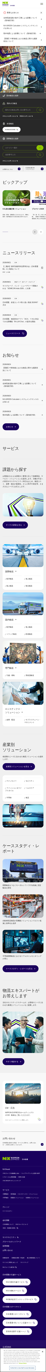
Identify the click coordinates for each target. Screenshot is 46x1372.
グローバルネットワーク (12, 1242)
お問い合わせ (8, 1250)
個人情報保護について (33, 1258)
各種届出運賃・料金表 (18, 1258)
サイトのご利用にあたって (10, 1262)
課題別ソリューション (17, 1197)
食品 (27, 798)
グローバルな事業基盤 (9, 1177)
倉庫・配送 (10, 720)
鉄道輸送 (29, 634)
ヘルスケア (30, 788)
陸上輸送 (9, 586)
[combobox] (23, 110)
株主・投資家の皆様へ (10, 1228)
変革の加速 (22, 1177)
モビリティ (30, 781)
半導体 (8, 798)
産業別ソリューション (32, 1197)
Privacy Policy (23, 1363)
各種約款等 (6, 1258)
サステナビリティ (11, 1237)
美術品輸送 (30, 675)
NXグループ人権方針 (10, 1267)
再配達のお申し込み (26, 116)
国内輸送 (9, 620)
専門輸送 (9, 668)
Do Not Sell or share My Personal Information (22, 1368)
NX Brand (6, 1169)
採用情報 (6, 1246)
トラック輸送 (11, 634)
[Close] (42, 1351)
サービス (6, 1190)
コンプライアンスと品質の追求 (31, 1173)
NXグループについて (22, 1224)
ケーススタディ (7, 1211)
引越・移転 (10, 675)
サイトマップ (24, 1262)
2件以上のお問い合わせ (10, 116)
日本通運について (8, 1224)
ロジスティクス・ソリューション (28, 1194)
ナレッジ (6, 1207)
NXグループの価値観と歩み (11, 1173)
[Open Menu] (41, 4)
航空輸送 (9, 579)
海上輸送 (29, 579)
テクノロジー (11, 781)
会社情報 (6, 1220)
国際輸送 (9, 571)
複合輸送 (29, 586)
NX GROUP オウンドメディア (12, 1180)
